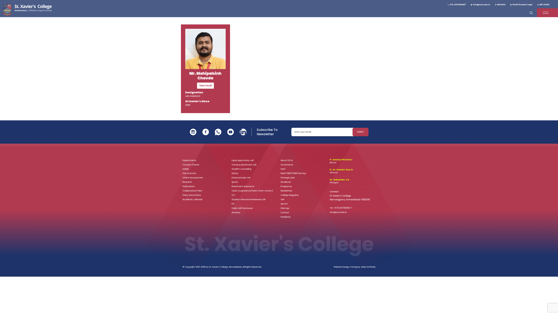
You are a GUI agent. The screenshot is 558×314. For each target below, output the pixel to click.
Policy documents (192, 195)
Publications (189, 186)
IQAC (283, 168)
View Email (205, 85)
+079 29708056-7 (343, 207)
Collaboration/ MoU (193, 190)
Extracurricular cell (241, 177)
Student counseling (242, 168)
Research (187, 182)
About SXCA (287, 160)
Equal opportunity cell (243, 160)
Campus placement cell (244, 164)
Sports (235, 182)
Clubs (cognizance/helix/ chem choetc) (253, 190)
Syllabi (186, 168)
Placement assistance (243, 186)
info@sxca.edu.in (338, 212)
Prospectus (286, 186)
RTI (233, 203)
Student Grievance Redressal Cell (248, 199)
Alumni (284, 203)
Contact (285, 212)
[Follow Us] (193, 131)
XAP (282, 199)
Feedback (286, 216)
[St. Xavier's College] (27, 9)
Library (235, 173)
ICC (233, 195)
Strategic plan (288, 177)
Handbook (286, 182)
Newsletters (286, 190)
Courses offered (191, 164)
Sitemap (285, 208)
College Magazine (290, 195)
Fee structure (190, 173)
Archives (236, 212)
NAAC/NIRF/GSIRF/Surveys (293, 173)
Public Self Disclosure (242, 208)
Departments (190, 160)
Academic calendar (193, 199)
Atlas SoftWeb (368, 266)
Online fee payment (193, 177)
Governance (287, 164)
